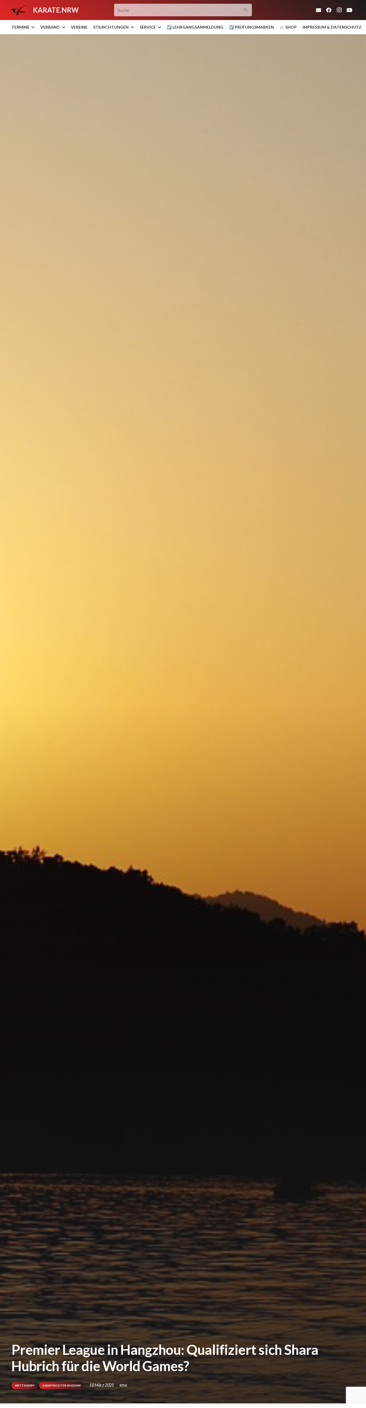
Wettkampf (25, 1385)
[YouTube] (349, 10)
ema (123, 1385)
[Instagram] (339, 10)
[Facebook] (329, 10)
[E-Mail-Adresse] (318, 10)
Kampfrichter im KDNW (62, 1385)
